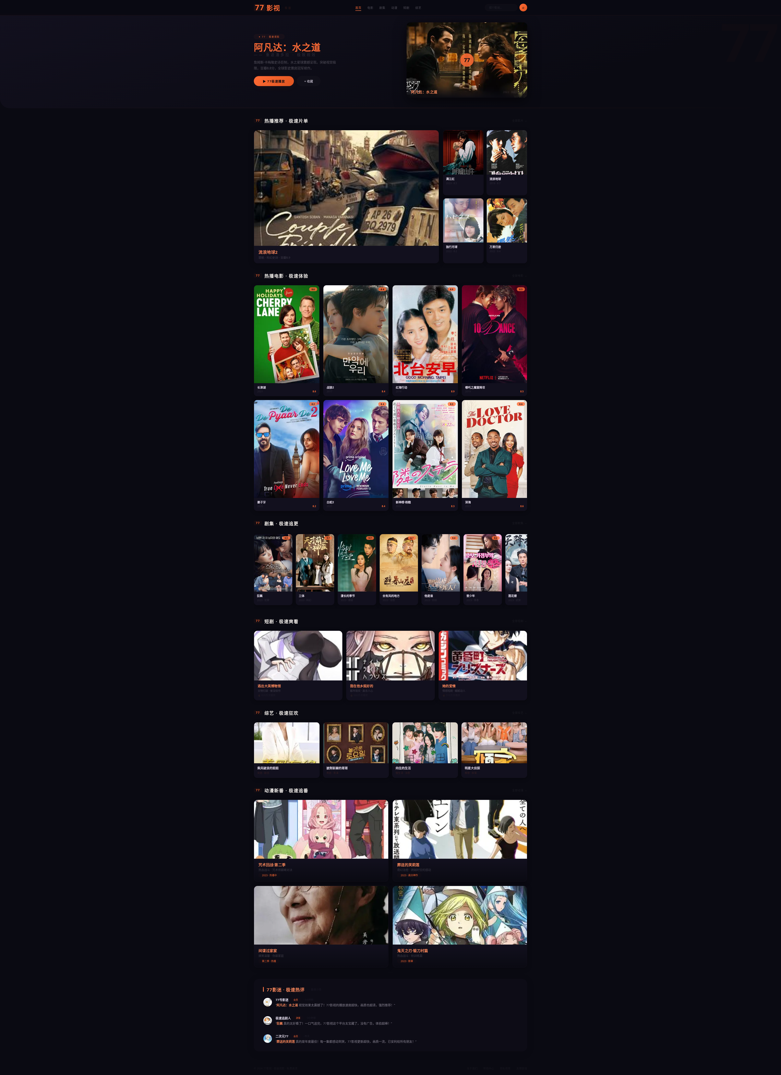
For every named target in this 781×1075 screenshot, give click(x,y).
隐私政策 (505, 1068)
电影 (370, 8)
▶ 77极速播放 (274, 81)
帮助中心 (488, 1068)
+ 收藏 (308, 81)
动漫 (394, 8)
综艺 (418, 8)
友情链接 (521, 1068)
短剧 (406, 8)
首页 (358, 8)
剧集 (382, 8)
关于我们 (472, 1068)
